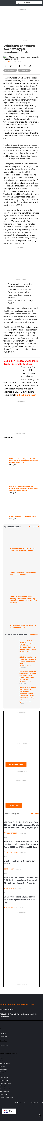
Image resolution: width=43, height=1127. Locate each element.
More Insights (35, 813)
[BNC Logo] (21, 1000)
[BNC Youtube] (17, 1023)
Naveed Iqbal (9, 907)
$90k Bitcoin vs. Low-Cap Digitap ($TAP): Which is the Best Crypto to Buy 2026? (27, 660)
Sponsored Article (25, 651)
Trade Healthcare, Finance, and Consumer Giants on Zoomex (22, 549)
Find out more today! (26, 394)
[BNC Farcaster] (29, 1023)
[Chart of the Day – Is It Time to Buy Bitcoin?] (23, 499)
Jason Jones (9, 869)
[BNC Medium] (21, 1023)
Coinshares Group (24, 70)
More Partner (34, 634)
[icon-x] (13, 1023)
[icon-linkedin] (9, 1023)
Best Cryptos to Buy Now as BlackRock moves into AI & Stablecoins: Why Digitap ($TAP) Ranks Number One (27, 675)
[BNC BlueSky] (25, 1023)
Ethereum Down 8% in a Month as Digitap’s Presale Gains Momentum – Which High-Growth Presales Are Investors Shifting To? (27, 693)
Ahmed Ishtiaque (11, 833)
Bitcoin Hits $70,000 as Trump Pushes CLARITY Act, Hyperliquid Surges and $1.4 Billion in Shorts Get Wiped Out (21, 880)
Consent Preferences (6, 1097)
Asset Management (10, 70)
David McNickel (8, 62)
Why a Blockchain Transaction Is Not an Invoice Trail (23, 573)
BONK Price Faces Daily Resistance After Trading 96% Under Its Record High (20, 900)
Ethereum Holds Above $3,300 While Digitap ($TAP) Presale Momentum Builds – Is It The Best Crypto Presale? (27, 645)
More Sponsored (34, 527)
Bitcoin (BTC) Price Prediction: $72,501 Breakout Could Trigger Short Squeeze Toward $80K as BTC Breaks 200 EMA (23, 488)
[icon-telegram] (5, 1023)
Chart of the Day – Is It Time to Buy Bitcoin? (23, 516)
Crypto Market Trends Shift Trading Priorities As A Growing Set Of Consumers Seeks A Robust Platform (23, 599)
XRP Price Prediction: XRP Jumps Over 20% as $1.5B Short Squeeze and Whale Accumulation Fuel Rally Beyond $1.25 (23, 460)
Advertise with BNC (21, 41)
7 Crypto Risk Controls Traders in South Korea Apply (23, 626)
